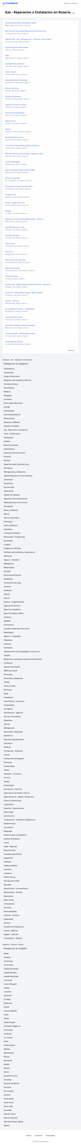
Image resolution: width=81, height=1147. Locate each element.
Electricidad (8, 812)
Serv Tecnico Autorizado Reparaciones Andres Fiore (25, 31)
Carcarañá (8, 980)
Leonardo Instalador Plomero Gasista (20, 325)
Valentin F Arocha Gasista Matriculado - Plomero (24, 219)
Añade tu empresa (70, 3)
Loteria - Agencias (11, 930)
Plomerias (8, 762)
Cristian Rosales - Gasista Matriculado (20, 333)
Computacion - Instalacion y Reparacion (19, 820)
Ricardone (8, 1060)
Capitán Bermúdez (11, 976)
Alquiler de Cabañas (12, 495)
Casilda (6, 988)
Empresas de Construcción (14, 453)
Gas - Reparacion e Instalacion (21, 360)
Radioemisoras (10, 823)
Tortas (6, 842)
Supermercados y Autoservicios (16, 464)
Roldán (6, 1064)
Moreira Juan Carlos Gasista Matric (19, 186)
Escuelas (7, 571)
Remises (7, 460)
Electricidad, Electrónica (13, 403)
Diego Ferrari (10, 121)
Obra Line (9, 252)
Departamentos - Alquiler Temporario (19, 797)
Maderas (7, 747)
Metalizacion (9, 563)
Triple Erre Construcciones (15, 104)
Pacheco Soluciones (13, 96)
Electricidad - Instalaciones (14, 537)
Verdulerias (8, 483)
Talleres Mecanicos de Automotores (18, 476)
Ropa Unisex (9, 900)
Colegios (7, 544)
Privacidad (50, 1135)
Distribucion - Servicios (13, 789)
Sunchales (8, 1110)
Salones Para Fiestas (12, 667)
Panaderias (8, 506)
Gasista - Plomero (12, 301)
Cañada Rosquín (10, 972)
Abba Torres (10, 243)
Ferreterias (8, 468)
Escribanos (8, 648)
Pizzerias (7, 456)
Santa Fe (14, 944)
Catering (7, 644)
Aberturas (8, 556)
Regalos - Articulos (11, 934)
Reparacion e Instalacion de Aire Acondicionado (23, 659)
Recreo (6, 1056)
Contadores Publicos (12, 533)
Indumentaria (9, 449)
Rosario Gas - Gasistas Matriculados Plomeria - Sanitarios (28, 284)
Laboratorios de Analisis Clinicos (17, 793)
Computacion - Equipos (13, 938)
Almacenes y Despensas (13, 678)
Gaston (8, 129)
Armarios (7, 617)
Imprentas (8, 529)
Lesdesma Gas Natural (14, 341)
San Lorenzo (9, 1091)
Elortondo (8, 995)
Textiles (7, 781)
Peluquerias (8, 437)
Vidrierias (7, 862)
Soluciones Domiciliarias (14, 113)
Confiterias (8, 663)
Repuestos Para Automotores (15, 498)
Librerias (7, 586)
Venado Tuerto (10, 1114)
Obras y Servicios (12, 88)
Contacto (38, 1135)
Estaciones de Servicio (12, 575)
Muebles (7, 621)
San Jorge (7, 1079)
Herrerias (7, 907)
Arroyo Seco (9, 965)
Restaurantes (9, 418)
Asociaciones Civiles (12, 881)
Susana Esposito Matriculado (16, 47)
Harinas (7, 724)
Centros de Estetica (11, 518)
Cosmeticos (8, 827)
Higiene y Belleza (10, 865)
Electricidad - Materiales (13, 732)
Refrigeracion (9, 728)
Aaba (7, 55)
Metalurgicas (9, 567)
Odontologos (9, 411)
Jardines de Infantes (12, 839)
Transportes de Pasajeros (14, 758)
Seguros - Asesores (11, 560)
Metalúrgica (8, 632)
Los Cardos (8, 1037)
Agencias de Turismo (12, 605)
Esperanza (8, 1003)
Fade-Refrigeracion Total (15, 227)
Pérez (6, 1041)
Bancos (7, 514)
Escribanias (8, 541)
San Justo (7, 1087)
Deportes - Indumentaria (14, 808)
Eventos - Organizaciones (14, 602)
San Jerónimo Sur (11, 1076)
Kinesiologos (9, 785)
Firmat (6, 1007)
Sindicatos (8, 590)
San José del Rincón (11, 1083)
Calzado (7, 655)
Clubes (6, 770)
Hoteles (7, 441)
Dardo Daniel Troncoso (14, 137)
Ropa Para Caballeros (12, 609)
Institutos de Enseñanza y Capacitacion (19, 552)
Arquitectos (8, 697)
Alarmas (7, 923)
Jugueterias (8, 858)
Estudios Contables (11, 426)
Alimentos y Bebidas (12, 422)
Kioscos (7, 598)
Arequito (7, 957)
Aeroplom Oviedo (12, 235)
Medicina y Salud (10, 670)
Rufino (6, 1072)
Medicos (7, 391)
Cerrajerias (8, 709)
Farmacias (8, 399)
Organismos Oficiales (12, 548)
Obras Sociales (10, 686)
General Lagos (9, 1022)
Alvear (6, 953)
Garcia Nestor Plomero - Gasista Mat (19, 309)
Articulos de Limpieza (12, 716)
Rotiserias (8, 690)
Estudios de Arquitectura (14, 927)
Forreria (7, 777)
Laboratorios (9, 816)
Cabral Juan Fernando (13, 317)
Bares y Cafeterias (11, 510)
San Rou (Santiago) (12, 162)
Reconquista (9, 1053)
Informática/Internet (12, 414)
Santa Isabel (9, 1099)
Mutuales (7, 885)
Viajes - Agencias (10, 846)
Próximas (71, 350)
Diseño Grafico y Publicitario (15, 835)
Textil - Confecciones (12, 434)
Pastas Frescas (10, 877)
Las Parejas (8, 1030)
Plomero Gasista (11, 276)
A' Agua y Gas (10, 194)
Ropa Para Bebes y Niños (14, 613)
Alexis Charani (10, 72)
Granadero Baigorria (12, 1026)
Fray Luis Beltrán (10, 1011)
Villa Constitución (11, 1118)
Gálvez (6, 1018)
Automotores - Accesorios (14, 701)
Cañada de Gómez (11, 969)
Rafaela (7, 1049)
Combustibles (9, 766)
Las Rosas (8, 1034)
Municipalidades (10, 911)
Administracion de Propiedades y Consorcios (22, 651)
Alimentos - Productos (13, 774)
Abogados (8, 395)
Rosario (21, 944)
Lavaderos (8, 873)
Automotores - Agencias (13, 713)
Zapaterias (8, 720)
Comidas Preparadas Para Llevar (17, 628)
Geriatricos (8, 735)
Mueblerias (8, 579)
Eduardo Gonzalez (12, 268)
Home (28, 1135)
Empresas (6, 360)
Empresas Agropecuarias (14, 739)
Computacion (9, 904)
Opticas (7, 594)
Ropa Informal (9, 850)
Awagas (8, 211)
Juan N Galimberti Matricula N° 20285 (20, 170)
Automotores (9, 369)
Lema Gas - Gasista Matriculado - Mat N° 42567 (23, 292)
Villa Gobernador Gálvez (13, 1121)
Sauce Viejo (8, 1106)
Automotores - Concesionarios (16, 888)
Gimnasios (8, 743)
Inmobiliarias (9, 388)
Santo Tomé (8, 1102)
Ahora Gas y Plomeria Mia (15, 260)
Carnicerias (8, 479)
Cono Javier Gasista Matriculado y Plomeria (22, 145)
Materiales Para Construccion (15, 502)
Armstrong (8, 961)
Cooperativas (9, 705)
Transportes (9, 372)
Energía (7, 407)
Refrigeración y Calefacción (15, 472)
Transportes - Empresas (13, 751)
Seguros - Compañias (12, 636)
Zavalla (6, 1125)
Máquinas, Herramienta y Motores (17, 380)
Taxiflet (6, 682)
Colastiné (7, 992)
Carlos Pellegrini (10, 984)
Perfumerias (9, 625)
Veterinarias (9, 491)
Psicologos (8, 521)
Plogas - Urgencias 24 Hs (15, 203)
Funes (6, 1014)
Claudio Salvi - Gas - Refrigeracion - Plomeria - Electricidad (28, 39)
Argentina (6, 944)
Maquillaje (8, 831)
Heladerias (8, 640)
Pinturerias (8, 674)
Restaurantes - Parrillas (13, 892)
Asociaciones (9, 487)
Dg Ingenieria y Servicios (15, 64)
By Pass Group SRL (12, 178)
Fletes (6, 693)
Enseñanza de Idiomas (13, 854)
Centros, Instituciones (12, 800)
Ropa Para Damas (11, 445)
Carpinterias (9, 804)
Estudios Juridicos (11, 384)
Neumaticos (8, 896)
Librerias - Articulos (11, 915)
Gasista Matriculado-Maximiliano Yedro (20, 23)
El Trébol (7, 999)
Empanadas (8, 919)
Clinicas (7, 755)
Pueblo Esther (9, 1045)
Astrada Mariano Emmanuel (16, 80)
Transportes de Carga (12, 583)
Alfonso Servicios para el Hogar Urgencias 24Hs (24, 153)
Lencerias (7, 869)
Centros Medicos (10, 525)
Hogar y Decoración (12, 376)
